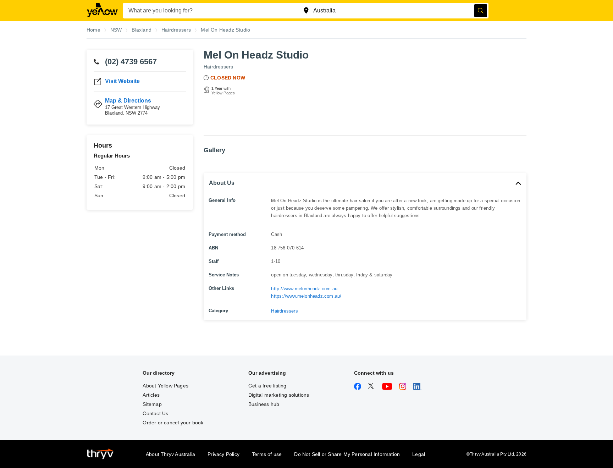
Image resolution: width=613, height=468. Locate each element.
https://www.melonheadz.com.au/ (306, 296)
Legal (418, 454)
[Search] (480, 10)
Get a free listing (267, 386)
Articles (151, 395)
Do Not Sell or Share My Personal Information (347, 454)
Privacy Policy (223, 454)
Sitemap (152, 404)
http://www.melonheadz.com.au (304, 288)
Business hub (263, 404)
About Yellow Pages (165, 386)
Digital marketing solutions (278, 395)
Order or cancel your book (173, 422)
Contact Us (155, 413)
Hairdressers (218, 67)
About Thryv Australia (170, 454)
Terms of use (267, 454)
